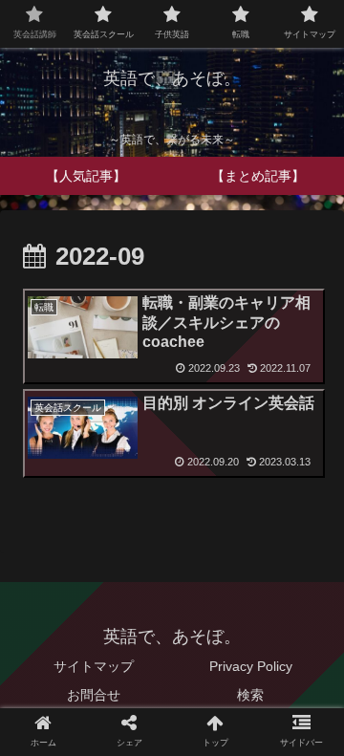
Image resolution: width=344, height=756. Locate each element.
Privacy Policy (250, 666)
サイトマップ (94, 666)
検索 (250, 694)
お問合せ (93, 694)
